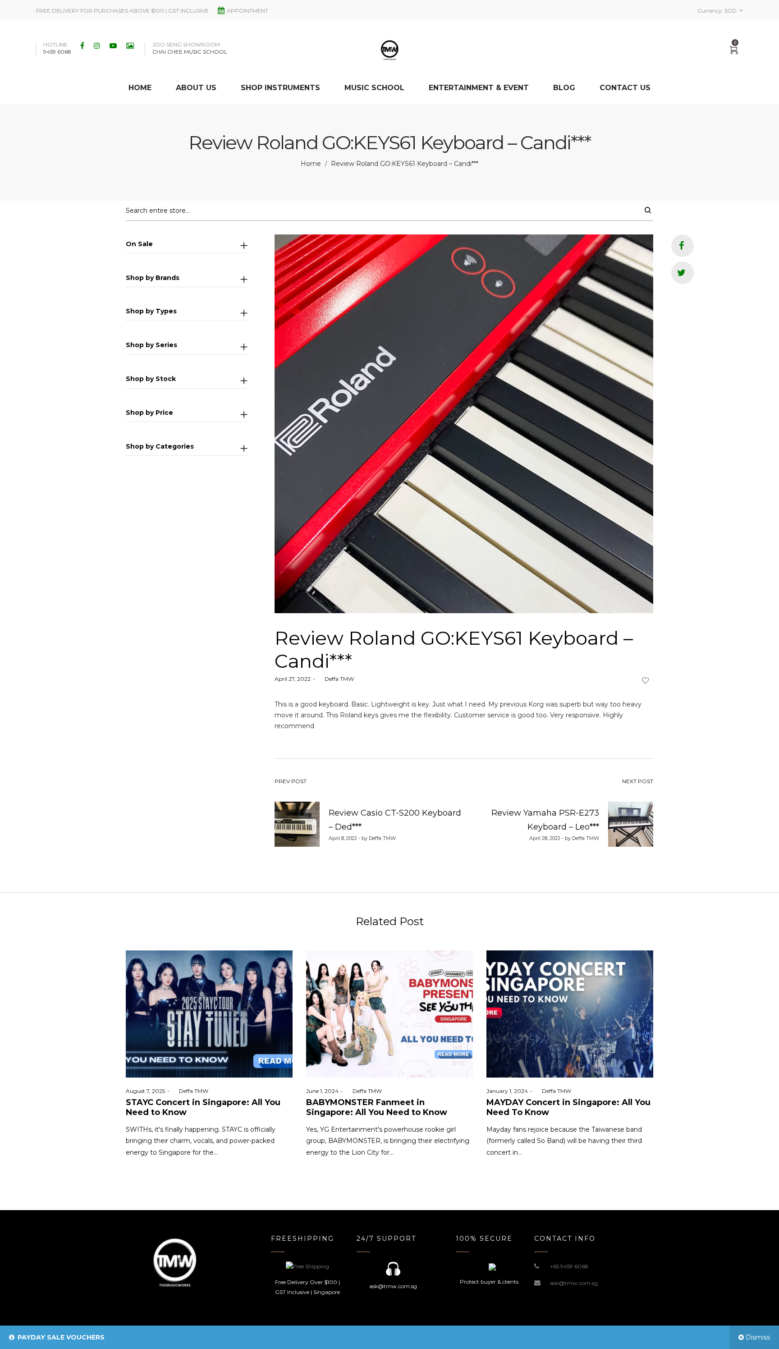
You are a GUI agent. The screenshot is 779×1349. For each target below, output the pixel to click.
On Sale (139, 244)
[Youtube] (114, 45)
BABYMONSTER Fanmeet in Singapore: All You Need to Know (376, 1107)
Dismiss (758, 1337)
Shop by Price (149, 412)
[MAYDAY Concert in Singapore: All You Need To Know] (569, 1013)
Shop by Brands (152, 278)
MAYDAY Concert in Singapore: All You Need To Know (568, 1107)
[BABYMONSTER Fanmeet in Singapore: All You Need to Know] (389, 1013)
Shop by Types (151, 311)
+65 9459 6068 (569, 1266)
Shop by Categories (160, 446)
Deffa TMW (335, 678)
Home (311, 164)
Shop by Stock (151, 379)
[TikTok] (131, 45)
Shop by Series (151, 345)
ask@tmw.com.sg (574, 1283)
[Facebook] (83, 45)
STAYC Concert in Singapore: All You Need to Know (203, 1107)
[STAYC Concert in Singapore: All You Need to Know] (209, 1013)
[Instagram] (98, 45)
